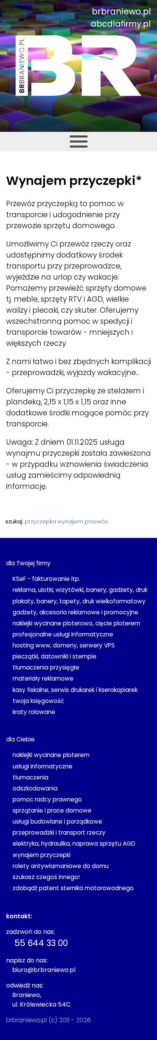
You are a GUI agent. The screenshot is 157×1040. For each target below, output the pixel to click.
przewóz (96, 521)
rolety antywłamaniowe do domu (61, 866)
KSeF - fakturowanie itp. (46, 579)
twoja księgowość (38, 701)
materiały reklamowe (43, 678)
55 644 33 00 (41, 943)
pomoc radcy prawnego (47, 799)
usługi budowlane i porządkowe (57, 821)
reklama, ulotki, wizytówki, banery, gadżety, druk (80, 590)
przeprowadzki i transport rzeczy (59, 832)
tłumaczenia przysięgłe (46, 667)
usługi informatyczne (42, 766)
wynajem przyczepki (41, 855)
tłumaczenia (30, 777)
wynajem (70, 521)
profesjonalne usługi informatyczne (63, 634)
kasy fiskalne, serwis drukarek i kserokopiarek (75, 690)
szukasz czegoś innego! (46, 877)
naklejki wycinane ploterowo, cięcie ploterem (76, 623)
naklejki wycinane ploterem (51, 755)
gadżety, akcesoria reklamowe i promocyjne (75, 612)
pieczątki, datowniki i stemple (54, 656)
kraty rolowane (34, 712)
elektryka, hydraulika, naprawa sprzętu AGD (74, 844)
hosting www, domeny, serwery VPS (64, 645)
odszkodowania (35, 788)
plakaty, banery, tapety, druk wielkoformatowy (79, 601)
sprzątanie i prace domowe (52, 810)
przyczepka (40, 521)
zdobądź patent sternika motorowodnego (73, 888)
